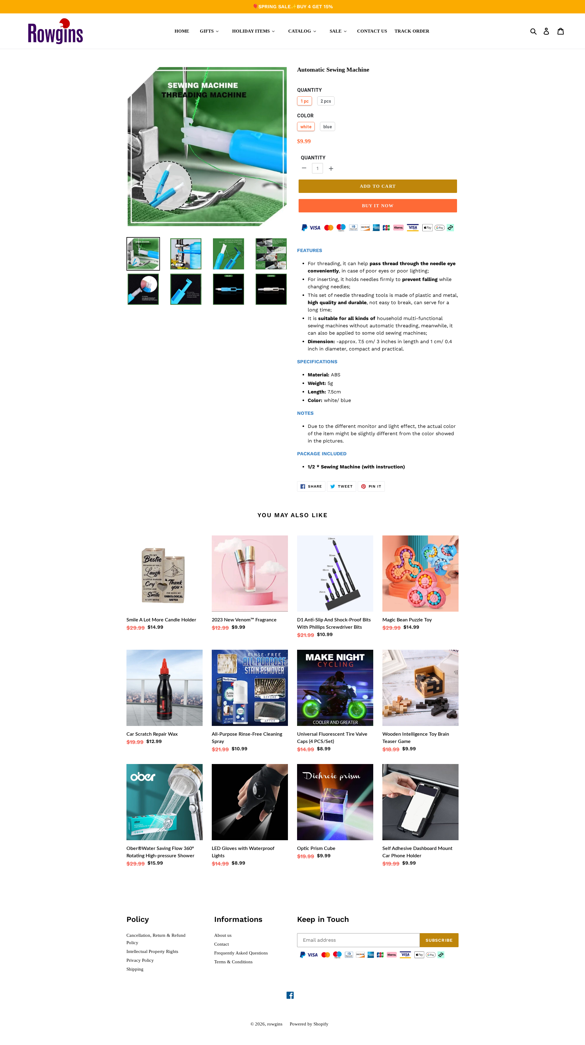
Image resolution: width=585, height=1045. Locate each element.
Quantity (313, 158)
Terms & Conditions (233, 961)
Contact (221, 944)
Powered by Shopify (309, 1024)
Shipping (135, 969)
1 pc (304, 101)
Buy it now (378, 205)
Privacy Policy (140, 960)
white (305, 126)
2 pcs (326, 101)
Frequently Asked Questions (241, 953)
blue (327, 126)
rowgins (274, 1024)
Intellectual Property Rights (152, 951)
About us (223, 935)
